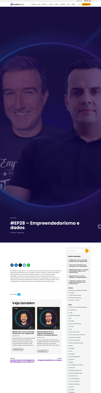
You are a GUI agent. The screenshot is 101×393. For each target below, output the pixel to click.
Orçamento (86, 4)
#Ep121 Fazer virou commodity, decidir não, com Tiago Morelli (23, 332)
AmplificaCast (20, 232)
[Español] (90, 1)
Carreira (71, 326)
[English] (87, 1)
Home (11, 218)
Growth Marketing (74, 378)
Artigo (71, 313)
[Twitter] (20, 265)
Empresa (71, 359)
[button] (47, 4)
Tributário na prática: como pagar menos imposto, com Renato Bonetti (77, 282)
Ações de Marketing (74, 315)
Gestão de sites (73, 376)
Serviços (33, 4)
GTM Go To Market (74, 300)
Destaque (71, 348)
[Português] (85, 1)
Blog (15, 218)
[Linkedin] (16, 265)
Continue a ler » (17, 349)
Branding (71, 293)
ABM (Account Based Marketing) (78, 290)
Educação (72, 354)
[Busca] (79, 4)
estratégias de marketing (76, 365)
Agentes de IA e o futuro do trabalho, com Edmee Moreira (78, 276)
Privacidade (79, 1)
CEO (19, 294)
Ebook (71, 351)
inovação (71, 389)
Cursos (51, 4)
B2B (70, 318)
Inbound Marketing (74, 384)
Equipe (71, 362)
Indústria (71, 387)
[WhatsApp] (28, 265)
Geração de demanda (75, 297)
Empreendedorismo (74, 356)
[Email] (24, 265)
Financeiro (72, 367)
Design (71, 345)
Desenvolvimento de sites (76, 343)
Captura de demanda (75, 295)
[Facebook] (12, 265)
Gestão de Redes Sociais (75, 373)
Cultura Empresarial (74, 340)
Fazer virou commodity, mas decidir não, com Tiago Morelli (78, 265)
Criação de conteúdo (75, 337)
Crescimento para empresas (77, 334)
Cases (38, 4)
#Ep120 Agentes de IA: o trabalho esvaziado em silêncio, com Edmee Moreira (47, 333)
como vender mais (74, 332)
